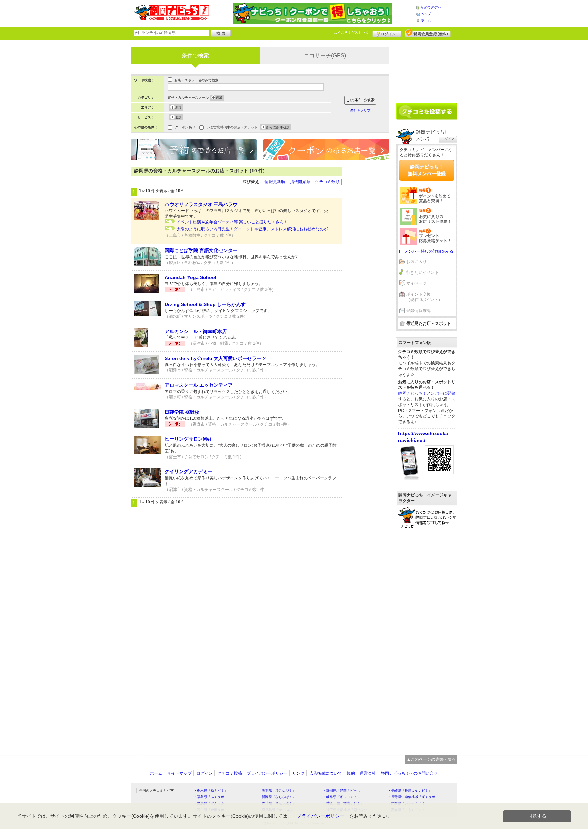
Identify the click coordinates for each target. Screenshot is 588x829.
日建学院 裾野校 (182, 412)
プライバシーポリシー (267, 773)
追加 (219, 97)
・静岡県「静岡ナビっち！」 (345, 790)
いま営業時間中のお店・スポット (232, 127)
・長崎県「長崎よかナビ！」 (410, 790)
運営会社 (368, 773)
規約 (351, 773)
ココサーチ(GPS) (325, 56)
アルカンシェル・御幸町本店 (196, 331)
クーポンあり (185, 127)
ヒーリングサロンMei (188, 439)
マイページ (416, 283)
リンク (298, 773)
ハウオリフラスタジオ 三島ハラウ (201, 204)
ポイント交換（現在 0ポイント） (424, 297)
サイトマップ (179, 773)
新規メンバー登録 (428, 33)
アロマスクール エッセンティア (199, 385)
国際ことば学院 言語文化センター (201, 250)
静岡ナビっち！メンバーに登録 (426, 393)
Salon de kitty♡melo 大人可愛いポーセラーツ (215, 358)
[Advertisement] (368, 269)
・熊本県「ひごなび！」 (277, 790)
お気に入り (416, 261)
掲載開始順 (300, 181)
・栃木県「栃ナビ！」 (211, 790)
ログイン (386, 33)
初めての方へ (431, 7)
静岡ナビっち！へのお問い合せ (409, 773)
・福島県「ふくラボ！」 (212, 797)
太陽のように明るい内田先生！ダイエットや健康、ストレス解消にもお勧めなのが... (254, 229)
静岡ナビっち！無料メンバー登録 (427, 170)
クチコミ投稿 (229, 773)
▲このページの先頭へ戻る (431, 759)
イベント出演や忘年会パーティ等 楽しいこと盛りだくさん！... (234, 222)
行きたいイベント (422, 272)
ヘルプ (426, 14)
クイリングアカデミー (188, 471)
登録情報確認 (418, 310)
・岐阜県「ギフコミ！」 (341, 797)
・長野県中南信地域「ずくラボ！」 (415, 797)
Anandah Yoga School (190, 277)
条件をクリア (360, 110)
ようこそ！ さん (351, 32)
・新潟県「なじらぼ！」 (277, 797)
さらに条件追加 (278, 127)
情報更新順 (275, 181)
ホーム (426, 20)
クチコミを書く (426, 111)
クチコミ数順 (327, 181)
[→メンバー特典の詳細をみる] (426, 251)
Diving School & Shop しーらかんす (205, 304)
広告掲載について (325, 773)
